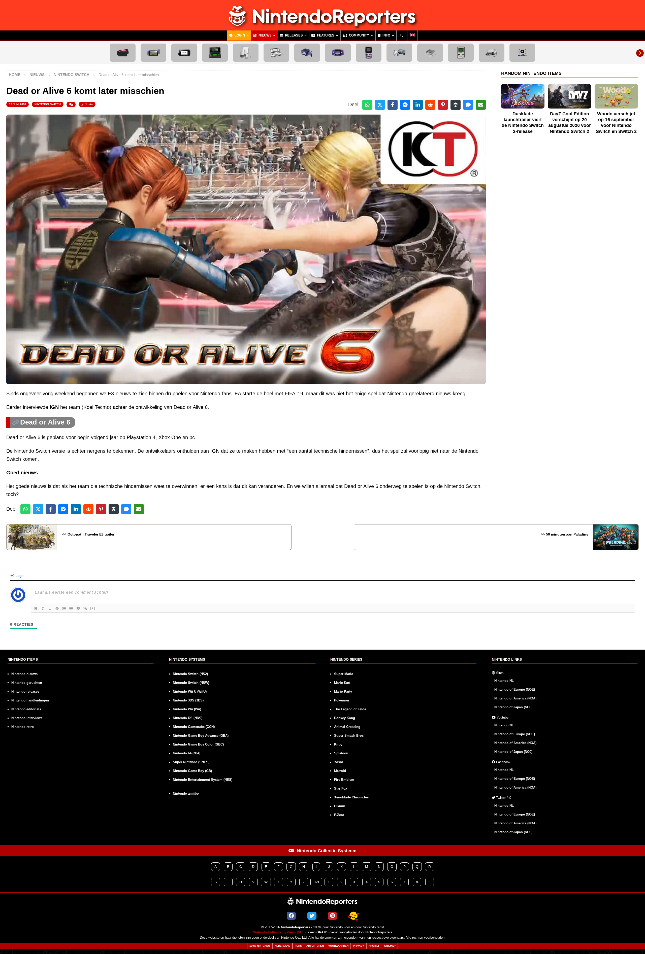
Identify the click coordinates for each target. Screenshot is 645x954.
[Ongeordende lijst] (71, 609)
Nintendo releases (25, 691)
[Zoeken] (402, 35)
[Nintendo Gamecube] (307, 52)
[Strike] (56, 609)
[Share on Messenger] (405, 105)
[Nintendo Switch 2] (122, 52)
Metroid (340, 771)
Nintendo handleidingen (30, 700)
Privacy (358, 945)
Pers (298, 945)
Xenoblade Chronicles (351, 797)
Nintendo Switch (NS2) (190, 674)
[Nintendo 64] (399, 52)
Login (239, 35)
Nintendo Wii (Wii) (187, 709)
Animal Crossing (347, 727)
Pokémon (341, 700)
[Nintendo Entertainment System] (491, 52)
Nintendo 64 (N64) (186, 753)
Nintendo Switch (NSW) (191, 683)
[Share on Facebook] (393, 105)
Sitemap (390, 945)
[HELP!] (353, 915)
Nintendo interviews (26, 718)
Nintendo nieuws (24, 674)
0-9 (316, 882)
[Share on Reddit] (430, 105)
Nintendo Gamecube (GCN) (194, 727)
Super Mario (343, 674)
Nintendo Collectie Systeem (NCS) (279, 932)
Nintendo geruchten (26, 683)
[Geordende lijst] (64, 609)
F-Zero (339, 815)
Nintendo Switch (48, 104)
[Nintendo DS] (276, 52)
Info (385, 35)
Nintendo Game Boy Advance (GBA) (201, 735)
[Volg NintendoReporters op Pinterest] (332, 916)
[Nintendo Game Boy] (460, 52)
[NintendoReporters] (322, 26)
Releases (293, 35)
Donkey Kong (344, 718)
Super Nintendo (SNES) (191, 762)
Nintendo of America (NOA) (515, 698)
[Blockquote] (78, 609)
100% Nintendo (259, 945)
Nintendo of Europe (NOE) (514, 689)
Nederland (282, 945)
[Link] (85, 609)
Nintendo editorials (26, 709)
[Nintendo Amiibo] (522, 52)
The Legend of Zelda (350, 709)
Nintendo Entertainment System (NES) (202, 780)
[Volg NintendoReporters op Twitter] (311, 916)
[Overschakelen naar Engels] (412, 35)
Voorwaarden (338, 945)
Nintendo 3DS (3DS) (188, 700)
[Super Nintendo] (430, 52)
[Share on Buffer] (455, 105)
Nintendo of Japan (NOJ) (513, 707)
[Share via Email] (481, 105)
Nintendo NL (504, 681)
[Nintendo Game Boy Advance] (338, 52)
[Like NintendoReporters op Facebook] (291, 916)
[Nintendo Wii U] (184, 52)
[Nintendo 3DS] (215, 52)
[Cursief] (42, 609)
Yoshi (338, 762)
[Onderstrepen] (49, 609)
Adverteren (315, 945)
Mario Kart (342, 683)
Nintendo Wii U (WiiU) (190, 691)
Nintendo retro (22, 727)
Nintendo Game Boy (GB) (192, 771)
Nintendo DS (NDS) (187, 718)
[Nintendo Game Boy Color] (368, 52)
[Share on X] (380, 105)
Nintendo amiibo (186, 793)
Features (325, 35)
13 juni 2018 (17, 104)
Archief (374, 945)
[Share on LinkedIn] (418, 105)
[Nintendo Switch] (153, 52)
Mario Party (343, 691)
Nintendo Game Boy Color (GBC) (198, 744)
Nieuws (264, 35)
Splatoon (341, 753)
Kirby (338, 744)
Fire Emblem (344, 780)
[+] (92, 608)
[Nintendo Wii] (245, 52)
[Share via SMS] (468, 105)
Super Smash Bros (349, 735)
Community (358, 35)
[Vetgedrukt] (35, 609)
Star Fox (340, 788)
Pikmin (339, 806)
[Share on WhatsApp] (367, 105)
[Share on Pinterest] (443, 105)
